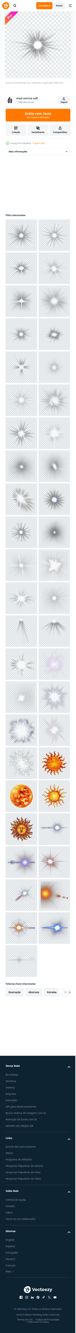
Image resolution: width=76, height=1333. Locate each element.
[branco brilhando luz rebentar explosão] (21, 235)
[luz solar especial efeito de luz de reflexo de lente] (21, 598)
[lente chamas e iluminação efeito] (21, 565)
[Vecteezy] (5, 5)
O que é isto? (39, 143)
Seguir (64, 102)
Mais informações (18, 151)
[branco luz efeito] (21, 1093)
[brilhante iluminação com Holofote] (21, 1027)
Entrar (59, 5)
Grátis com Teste (38, 115)
